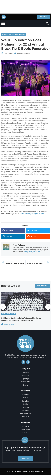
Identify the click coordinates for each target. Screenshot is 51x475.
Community (12, 314)
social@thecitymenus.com (32, 252)
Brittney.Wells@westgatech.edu (31, 214)
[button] (47, 24)
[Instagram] (28, 362)
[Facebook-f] (23, 362)
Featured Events (18, 35)
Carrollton (6, 35)
